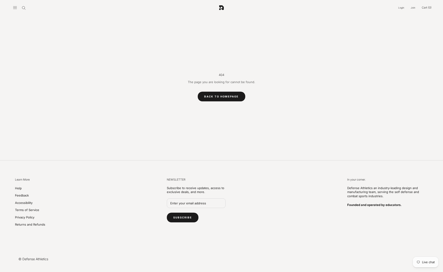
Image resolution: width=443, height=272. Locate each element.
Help (18, 188)
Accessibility (24, 203)
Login (401, 7)
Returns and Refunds (30, 224)
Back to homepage (221, 96)
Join (413, 7)
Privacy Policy (24, 217)
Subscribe (182, 217)
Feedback (22, 195)
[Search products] (23, 7)
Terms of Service (27, 210)
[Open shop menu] (15, 7)
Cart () (426, 7)
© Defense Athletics (33, 259)
